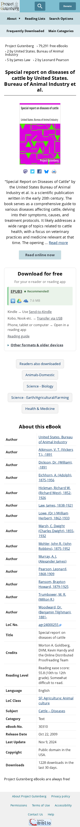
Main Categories (61, 31)
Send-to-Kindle (40, 311)
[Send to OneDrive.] (25, 300)
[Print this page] (54, 171)
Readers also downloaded (40, 363)
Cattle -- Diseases (52, 711)
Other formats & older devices (37, 345)
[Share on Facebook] (39, 171)
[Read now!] (40, 163)
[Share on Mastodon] (25, 171)
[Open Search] (40, 6)
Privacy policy (60, 796)
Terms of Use (41, 805)
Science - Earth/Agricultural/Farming (40, 397)
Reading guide (19, 336)
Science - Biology (40, 386)
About (14, 18)
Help (51, 814)
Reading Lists (35, 18)
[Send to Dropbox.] (13, 300)
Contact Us (35, 814)
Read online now (40, 254)
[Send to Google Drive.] (19, 300)
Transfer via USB (49, 318)
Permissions (18, 805)
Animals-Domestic (40, 374)
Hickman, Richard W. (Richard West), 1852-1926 (55, 493)
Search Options (61, 18)
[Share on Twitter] (32, 171)
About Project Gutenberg (29, 796)
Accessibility (63, 805)
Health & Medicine (40, 408)
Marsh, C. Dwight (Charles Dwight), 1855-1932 (56, 531)
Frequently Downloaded (25, 31)
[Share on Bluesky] (46, 171)
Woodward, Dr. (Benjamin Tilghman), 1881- (55, 612)
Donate (67, 6)
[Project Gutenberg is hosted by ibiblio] (40, 824)
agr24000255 (49, 624)
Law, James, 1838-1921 (56, 505)
